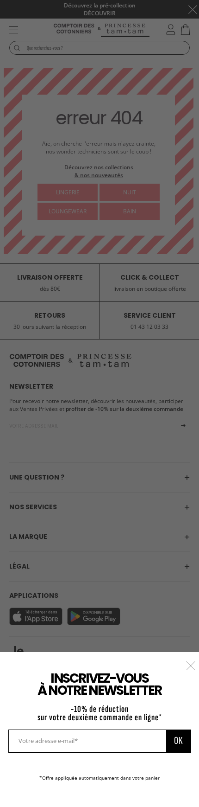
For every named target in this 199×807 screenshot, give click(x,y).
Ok (178, 740)
